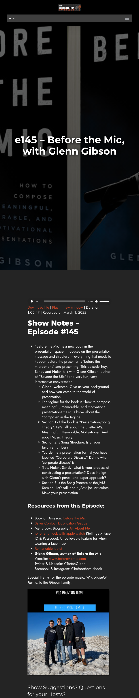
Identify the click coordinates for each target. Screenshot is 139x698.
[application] (69, 301)
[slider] (105, 301)
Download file (38, 307)
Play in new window (67, 307)
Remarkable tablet (48, 548)
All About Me (80, 528)
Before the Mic (74, 518)
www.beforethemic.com (67, 558)
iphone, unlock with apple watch (60, 533)
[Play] (32, 301)
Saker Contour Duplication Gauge (61, 523)
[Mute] (96, 301)
